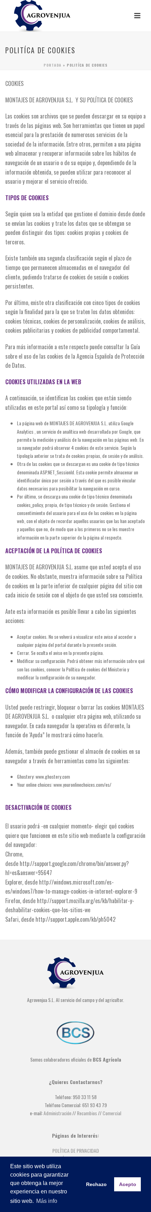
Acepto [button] (127, 1184)
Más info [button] (46, 1201)
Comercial (112, 1113)
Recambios (87, 1113)
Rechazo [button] (96, 1184)
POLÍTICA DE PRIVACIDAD (75, 1150)
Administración (57, 1113)
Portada (52, 65)
